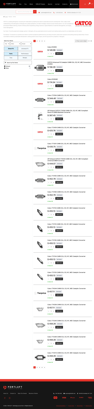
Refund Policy (80, 405)
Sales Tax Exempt (22, 393)
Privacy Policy (71, 405)
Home (6, 16)
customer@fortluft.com (46, 12)
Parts (20, 4)
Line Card (57, 4)
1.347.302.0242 (59, 12)
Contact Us (64, 4)
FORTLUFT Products (40, 4)
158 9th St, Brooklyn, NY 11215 (74, 12)
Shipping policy (89, 405)
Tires (25, 4)
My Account (75, 4)
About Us (50, 4)
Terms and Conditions (61, 405)
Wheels (31, 4)
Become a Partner (33, 393)
